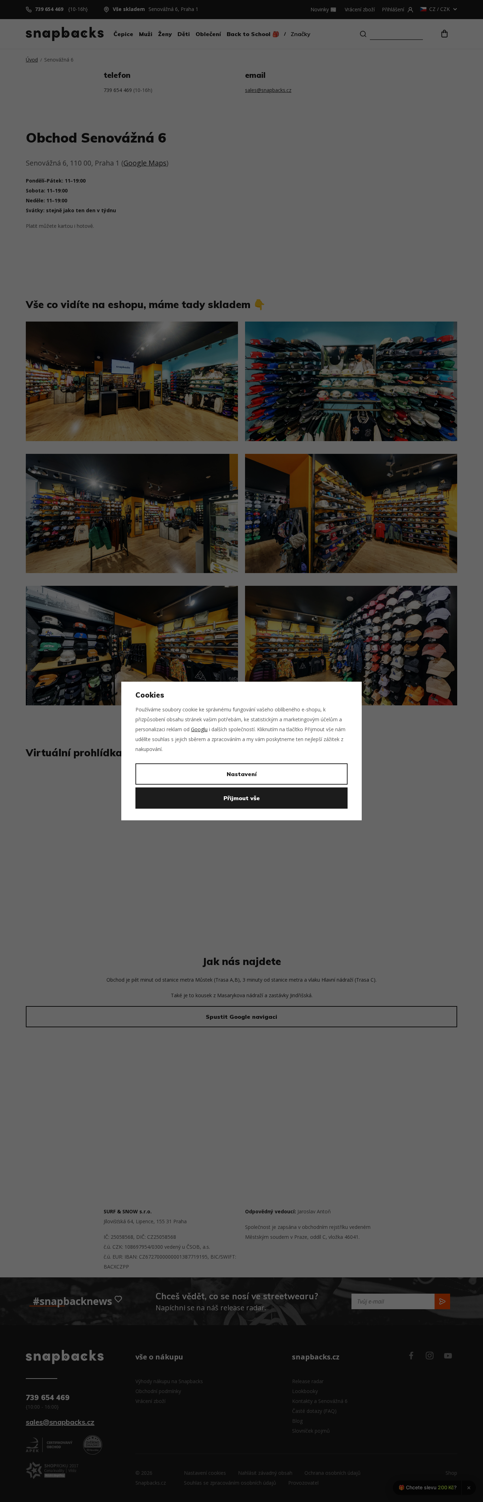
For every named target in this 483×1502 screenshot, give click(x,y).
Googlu (199, 729)
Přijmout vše (241, 798)
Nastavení (242, 774)
